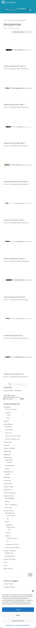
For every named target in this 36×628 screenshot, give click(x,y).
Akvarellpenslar (10, 556)
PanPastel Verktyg (9, 493)
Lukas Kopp (9, 430)
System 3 (8, 412)
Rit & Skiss (8, 507)
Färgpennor (9, 525)
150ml (9, 415)
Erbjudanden (8, 442)
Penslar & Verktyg (13, 20)
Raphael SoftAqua (9, 559)
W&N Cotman (8, 568)
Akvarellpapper (10, 498)
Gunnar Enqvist (8, 584)
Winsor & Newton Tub (12, 439)
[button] (33, 591)
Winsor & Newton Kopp (12, 436)
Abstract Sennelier (11, 409)
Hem (5, 20)
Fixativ (7, 469)
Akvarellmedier (10, 465)
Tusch (6, 565)
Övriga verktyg (8, 487)
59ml (8, 418)
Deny (18, 615)
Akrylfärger (7, 407)
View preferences (18, 621)
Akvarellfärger (8, 424)
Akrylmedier (9, 460)
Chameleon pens (12, 538)
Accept (18, 610)
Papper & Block (9, 496)
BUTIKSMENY (10, 2)
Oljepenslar (7, 480)
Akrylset (6, 421)
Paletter (7, 474)
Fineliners (8, 533)
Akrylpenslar (9, 553)
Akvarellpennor (10, 513)
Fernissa (9, 462)
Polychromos (11, 527)
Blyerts (7, 522)
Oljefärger (7, 477)
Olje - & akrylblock (11, 504)
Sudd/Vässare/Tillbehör (12, 547)
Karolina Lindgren (9, 587)
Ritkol (5, 562)
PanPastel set (8, 490)
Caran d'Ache (11, 515)
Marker (7, 501)
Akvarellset (8, 427)
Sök (22, 399)
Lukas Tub (8, 433)
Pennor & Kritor (9, 511)
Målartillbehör (8, 472)
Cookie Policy (9, 625)
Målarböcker (8, 451)
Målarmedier (8, 458)
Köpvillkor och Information (21, 625)
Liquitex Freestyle (9, 448)
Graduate (7, 445)
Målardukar (7, 454)
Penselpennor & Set (11, 544)
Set (8, 519)
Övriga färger (8, 483)
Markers (7, 536)
